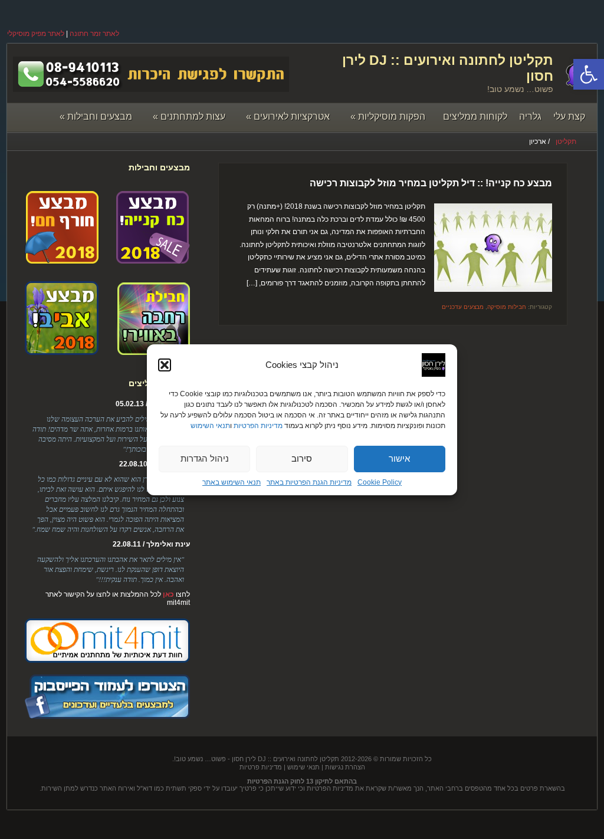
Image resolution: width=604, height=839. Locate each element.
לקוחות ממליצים (475, 116)
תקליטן (566, 141)
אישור (399, 458)
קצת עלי (569, 116)
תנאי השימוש (210, 426)
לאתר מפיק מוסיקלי (35, 33)
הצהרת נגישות (345, 767)
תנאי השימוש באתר (231, 482)
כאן (168, 594)
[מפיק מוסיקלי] (107, 716)
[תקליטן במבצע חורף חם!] (62, 259)
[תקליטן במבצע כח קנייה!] (153, 259)
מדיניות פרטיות (260, 767)
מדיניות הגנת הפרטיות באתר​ (309, 482)
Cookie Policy (379, 482)
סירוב (301, 458)
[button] (588, 74)
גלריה (530, 116)
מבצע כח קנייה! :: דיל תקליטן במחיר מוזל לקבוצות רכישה (431, 183)
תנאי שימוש (303, 767)
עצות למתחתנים (189, 116)
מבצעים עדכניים (463, 307)
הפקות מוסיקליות (387, 116)
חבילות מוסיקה (506, 307)
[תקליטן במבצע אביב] (62, 351)
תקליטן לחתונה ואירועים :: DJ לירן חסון (285, 758)
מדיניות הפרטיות (258, 426)
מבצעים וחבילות (96, 116)
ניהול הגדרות (204, 458)
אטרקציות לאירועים (288, 116)
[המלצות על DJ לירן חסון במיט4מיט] (107, 660)
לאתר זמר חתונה (94, 33)
